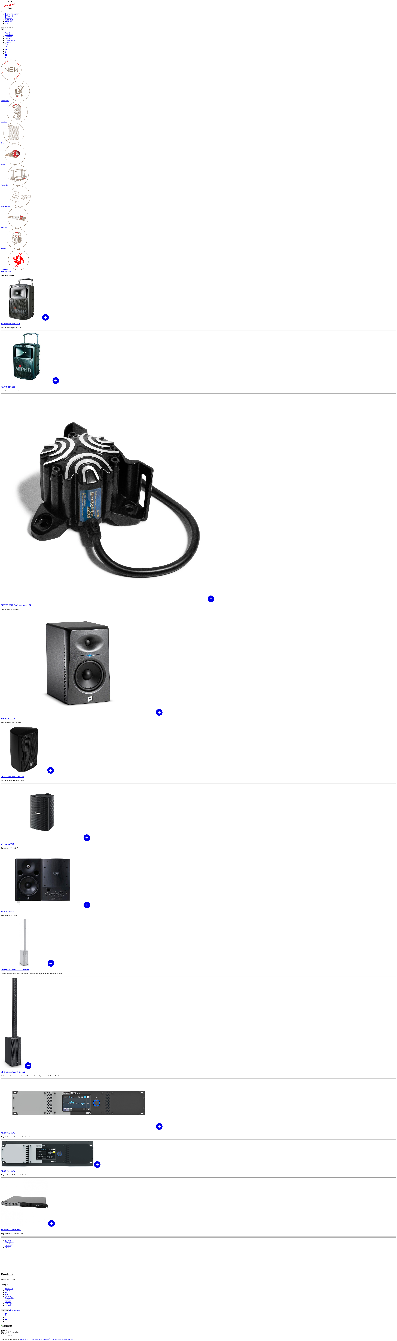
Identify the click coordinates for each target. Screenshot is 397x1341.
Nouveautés (9, 1289)
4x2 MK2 (8, 1133)
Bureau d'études (10, 40)
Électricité (8, 1296)
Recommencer (16, 1310)
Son (6, 1292)
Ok (2, 29)
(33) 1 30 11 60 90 (12, 14)
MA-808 (8, 387)
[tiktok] (5, 1321)
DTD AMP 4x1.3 (11, 1230)
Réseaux (8, 1302)
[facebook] (6, 1314)
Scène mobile (9, 1298)
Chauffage (8, 1304)
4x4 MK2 (8, 1171)
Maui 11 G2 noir (13, 1072)
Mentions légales (25, 1339)
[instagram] (5, 1317)
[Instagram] (5, 53)
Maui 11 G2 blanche (15, 970)
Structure (8, 1300)
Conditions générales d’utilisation (62, 1339)
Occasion (8, 1305)
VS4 (7, 844)
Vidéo (7, 1294)
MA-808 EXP (10, 324)
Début (9, 1240)
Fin (6, 1247)
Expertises (8, 37)
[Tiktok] (5, 57)
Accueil (7, 33)
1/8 (12, 1244)
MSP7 (8, 911)
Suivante (8, 1246)
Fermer (3, 1251)
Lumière (7, 1290)
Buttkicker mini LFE (16, 605)
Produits (7, 38)
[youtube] (6, 1319)
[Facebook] (6, 49)
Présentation (9, 35)
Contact (7, 44)
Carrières (8, 42)
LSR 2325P (8, 718)
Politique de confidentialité (41, 1339)
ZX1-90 (12, 777)
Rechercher (5, 1310)
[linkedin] (5, 1316)
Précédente (10, 1242)
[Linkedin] (5, 51)
